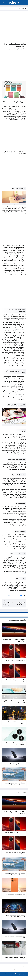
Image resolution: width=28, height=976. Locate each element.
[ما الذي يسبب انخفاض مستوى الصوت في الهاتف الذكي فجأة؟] (14, 694)
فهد (21, 49)
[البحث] (3, 2)
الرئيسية (24, 8)
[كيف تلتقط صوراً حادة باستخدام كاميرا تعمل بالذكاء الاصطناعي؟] (14, 736)
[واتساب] (13, 595)
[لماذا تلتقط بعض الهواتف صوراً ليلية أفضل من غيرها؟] (14, 715)
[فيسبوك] (21, 595)
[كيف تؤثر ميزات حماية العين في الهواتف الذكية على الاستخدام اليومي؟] (14, 777)
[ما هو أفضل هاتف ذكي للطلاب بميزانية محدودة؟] (14, 888)
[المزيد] (9, 595)
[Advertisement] (14, 27)
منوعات (18, 8)
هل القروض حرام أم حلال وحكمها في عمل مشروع (8, 604)
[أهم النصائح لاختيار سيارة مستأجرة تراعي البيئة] (14, 951)
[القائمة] (25, 2)
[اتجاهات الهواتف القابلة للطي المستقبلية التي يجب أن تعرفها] (14, 633)
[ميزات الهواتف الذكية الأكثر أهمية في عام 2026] (14, 930)
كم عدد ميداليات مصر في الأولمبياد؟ (20, 603)
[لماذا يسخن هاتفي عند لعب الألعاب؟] (14, 757)
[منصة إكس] (17, 595)
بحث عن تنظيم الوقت (15, 274)
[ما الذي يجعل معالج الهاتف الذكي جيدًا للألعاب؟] (14, 673)
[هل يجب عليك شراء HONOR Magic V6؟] (14, 653)
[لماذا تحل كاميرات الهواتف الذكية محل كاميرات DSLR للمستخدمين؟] (14, 909)
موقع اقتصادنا (9, 151)
